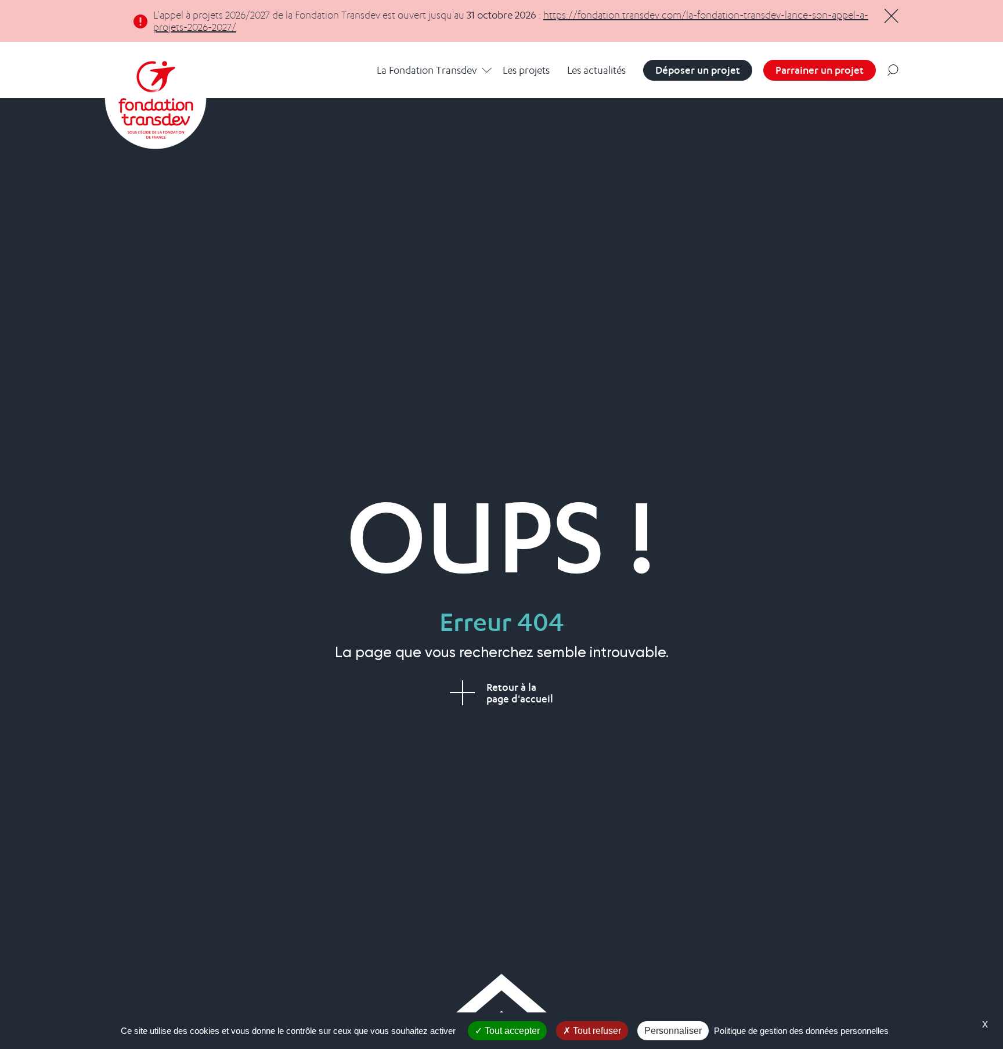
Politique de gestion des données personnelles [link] (801, 1031)
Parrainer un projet (819, 70)
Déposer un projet (697, 70)
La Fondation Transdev (427, 70)
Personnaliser (673, 1031)
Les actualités (596, 70)
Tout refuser (596, 1031)
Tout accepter (511, 1031)
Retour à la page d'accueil (519, 693)
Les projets (526, 70)
